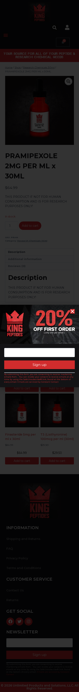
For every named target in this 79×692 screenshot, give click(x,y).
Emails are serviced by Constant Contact (38, 382)
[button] (72, 311)
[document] (39, 346)
